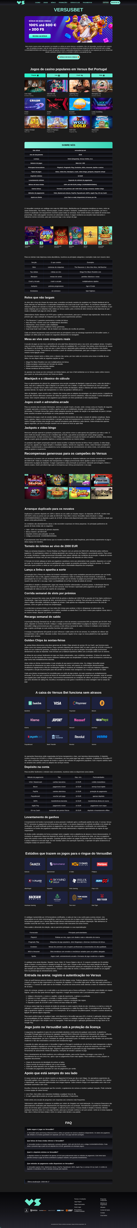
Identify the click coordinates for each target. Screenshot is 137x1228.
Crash (78, 75)
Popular (33, 75)
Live (56, 75)
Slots (100, 75)
